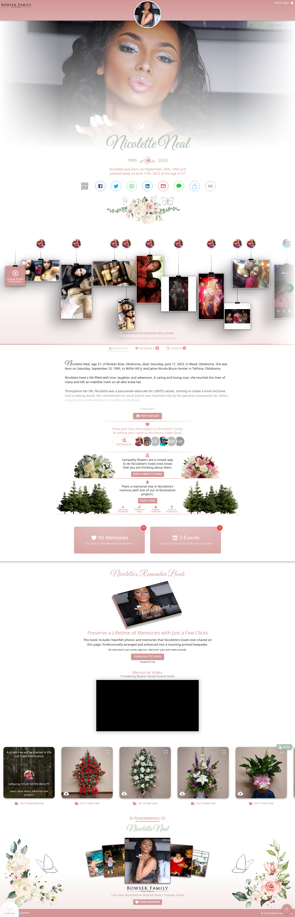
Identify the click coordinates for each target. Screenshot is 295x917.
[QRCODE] (85, 186)
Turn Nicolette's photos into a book (148, 333)
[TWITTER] (116, 186)
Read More (147, 409)
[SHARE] (194, 186)
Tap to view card (90, 803)
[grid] (147, 290)
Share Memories (149, 902)
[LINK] (210, 186)
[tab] (118, 348)
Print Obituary (149, 416)
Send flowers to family (147, 474)
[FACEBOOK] (100, 186)
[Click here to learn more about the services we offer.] (147, 889)
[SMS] (179, 186)
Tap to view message (32, 803)
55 (143, 527)
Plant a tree (147, 500)
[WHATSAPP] (132, 186)
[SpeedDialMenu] (287, 909)
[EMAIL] (163, 186)
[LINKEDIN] (147, 186)
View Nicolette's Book (147, 656)
